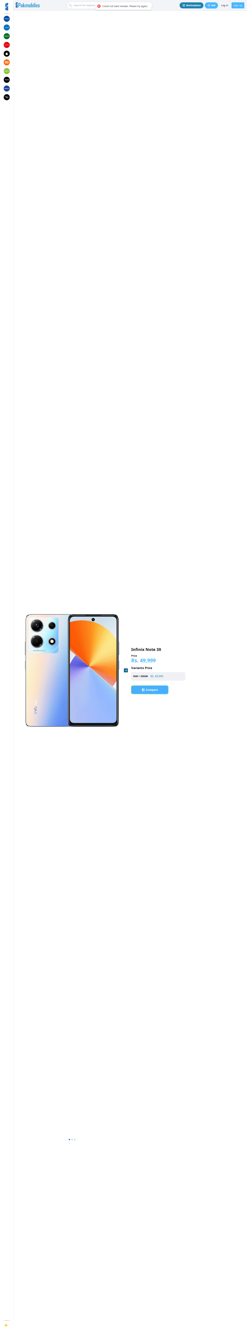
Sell (213, 5)
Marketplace (193, 5)
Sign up (238, 5)
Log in (224, 5)
